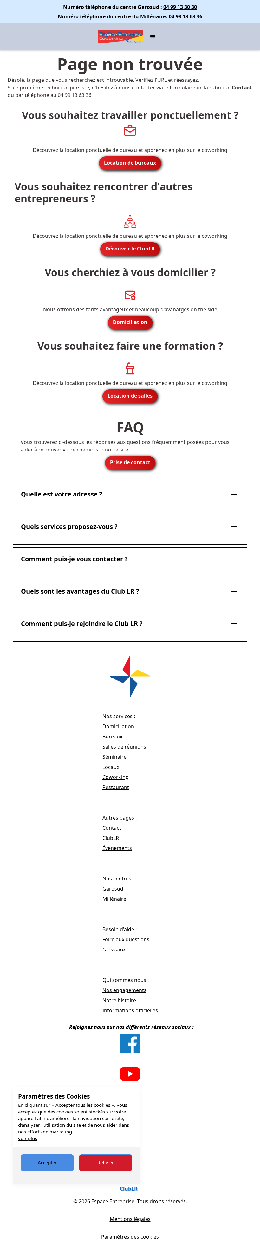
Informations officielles (130, 1010)
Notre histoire (119, 1000)
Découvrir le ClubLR (130, 248)
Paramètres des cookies (130, 1236)
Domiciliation (130, 322)
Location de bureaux (130, 162)
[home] (120, 36)
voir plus (27, 1138)
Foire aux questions (125, 939)
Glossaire (113, 949)
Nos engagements (124, 990)
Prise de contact (130, 462)
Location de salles (130, 395)
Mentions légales (130, 1219)
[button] (152, 36)
